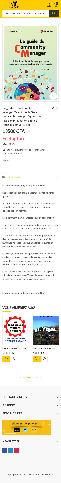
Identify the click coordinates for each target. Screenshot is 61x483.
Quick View (14, 359)
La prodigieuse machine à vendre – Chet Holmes (26, 348)
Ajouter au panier (6, 359)
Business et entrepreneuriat (30, 149)
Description (11, 177)
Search (54, 13)
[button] (20, 377)
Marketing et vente (12, 153)
